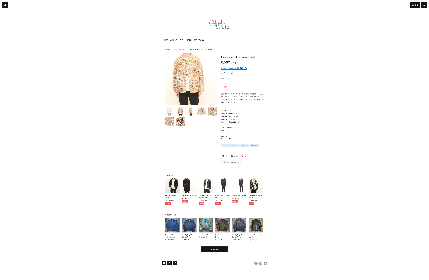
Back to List (214, 249)
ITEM (182, 40)
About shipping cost (231, 73)
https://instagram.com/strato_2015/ (260, 263)
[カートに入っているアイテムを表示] (424, 5)
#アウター (254, 145)
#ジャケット (244, 145)
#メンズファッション (230, 145)
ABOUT (173, 40)
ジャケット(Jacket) (179, 49)
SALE (189, 40)
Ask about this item (233, 162)
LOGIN (415, 5)
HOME (165, 40)
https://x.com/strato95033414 (256, 263)
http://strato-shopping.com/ (265, 263)
